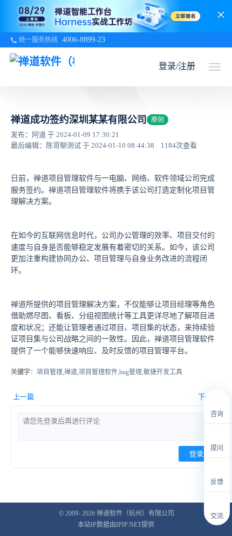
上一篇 (23, 397)
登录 (196, 454)
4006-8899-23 (83, 40)
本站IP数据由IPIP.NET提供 (116, 524)
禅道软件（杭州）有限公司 (135, 513)
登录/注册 (177, 66)
